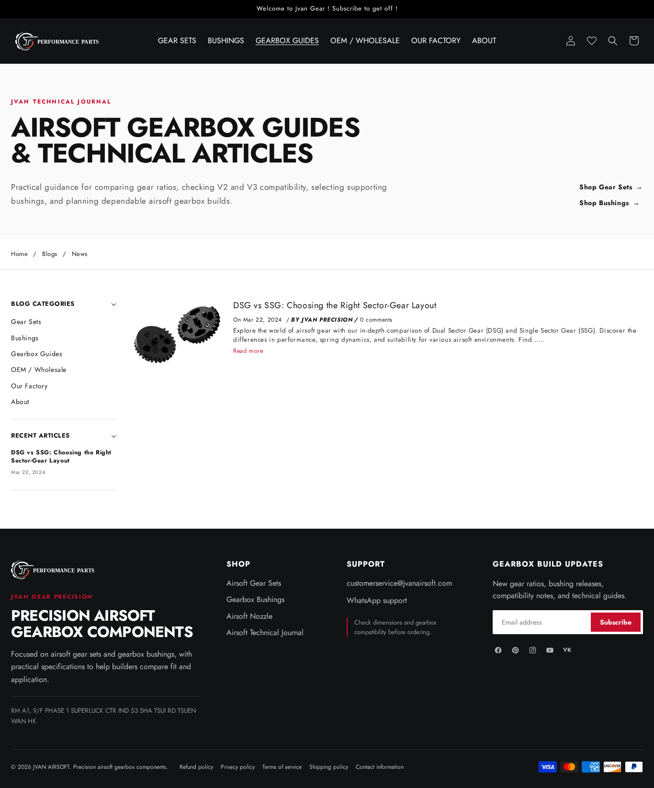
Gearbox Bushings (255, 599)
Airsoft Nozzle (249, 616)
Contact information (380, 767)
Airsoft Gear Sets (253, 583)
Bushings (25, 338)
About (20, 401)
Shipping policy (328, 767)
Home (19, 253)
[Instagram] (532, 650)
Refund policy (196, 767)
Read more (248, 351)
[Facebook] (498, 650)
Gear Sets (26, 321)
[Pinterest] (515, 650)
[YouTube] (549, 650)
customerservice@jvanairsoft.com (399, 583)
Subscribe (615, 622)
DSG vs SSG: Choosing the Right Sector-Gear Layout (334, 305)
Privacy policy (238, 767)
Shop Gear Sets (605, 187)
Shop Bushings (604, 203)
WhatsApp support (377, 600)
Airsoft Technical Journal (265, 632)
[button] (612, 40)
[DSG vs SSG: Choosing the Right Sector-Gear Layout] (176, 334)
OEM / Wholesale (39, 369)
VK (567, 650)
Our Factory (29, 386)
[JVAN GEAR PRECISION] (54, 569)
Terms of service (282, 767)
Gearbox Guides (36, 354)
